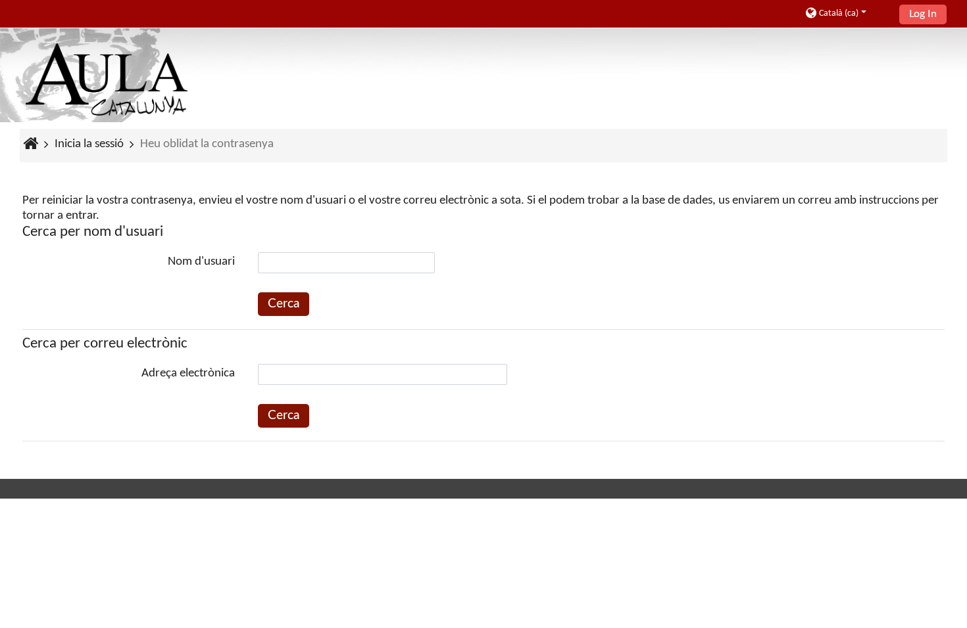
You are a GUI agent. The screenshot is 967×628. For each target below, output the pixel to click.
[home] (106, 80)
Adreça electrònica (188, 373)
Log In (923, 14)
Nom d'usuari (201, 262)
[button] (848, 13)
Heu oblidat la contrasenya (207, 144)
